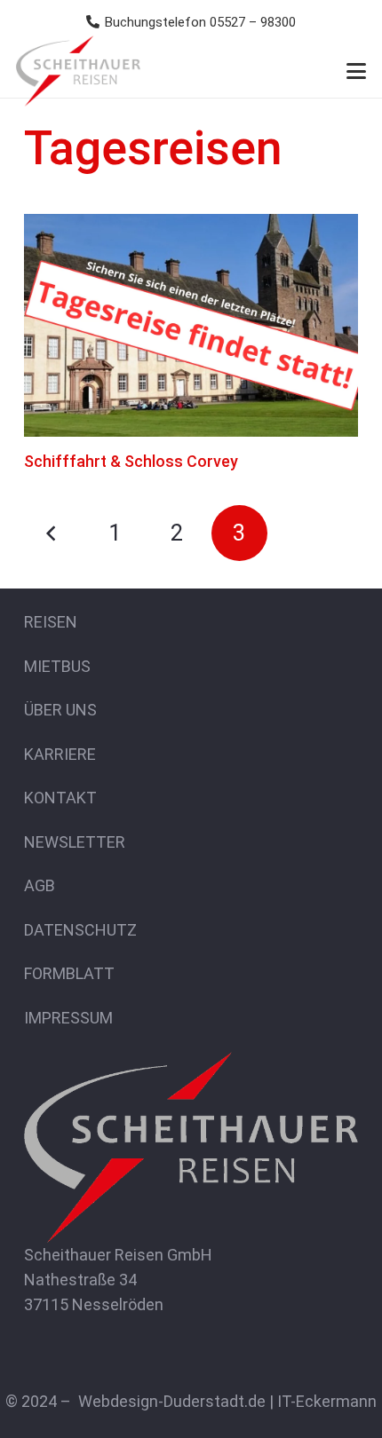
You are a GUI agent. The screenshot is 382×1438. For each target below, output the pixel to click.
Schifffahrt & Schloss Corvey (131, 461)
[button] (356, 71)
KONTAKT (60, 797)
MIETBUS (57, 666)
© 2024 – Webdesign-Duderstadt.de (135, 1401)
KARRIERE (60, 754)
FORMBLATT (69, 973)
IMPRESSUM (68, 1017)
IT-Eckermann (327, 1401)
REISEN (50, 621)
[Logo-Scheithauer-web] (78, 71)
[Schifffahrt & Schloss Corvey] (191, 325)
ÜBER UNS (60, 709)
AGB (39, 885)
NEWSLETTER (74, 842)
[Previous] (52, 533)
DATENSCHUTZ (80, 929)
